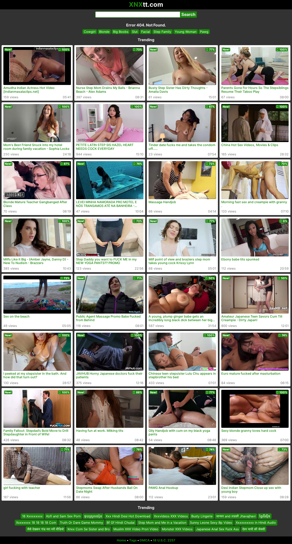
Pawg (204, 32)
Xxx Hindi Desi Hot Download (128, 516)
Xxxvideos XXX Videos (171, 516)
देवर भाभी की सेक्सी (253, 529)
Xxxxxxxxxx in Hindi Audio (256, 523)
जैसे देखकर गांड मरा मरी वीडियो (45, 529)
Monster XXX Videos (177, 529)
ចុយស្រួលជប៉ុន (93, 516)
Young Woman (185, 32)
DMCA (145, 540)
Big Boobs (120, 32)
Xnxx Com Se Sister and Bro (88, 529)
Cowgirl (90, 32)
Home (121, 540)
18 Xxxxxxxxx (32, 516)
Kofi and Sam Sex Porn (63, 516)
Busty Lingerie (202, 516)
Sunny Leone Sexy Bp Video (211, 523)
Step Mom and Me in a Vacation (162, 523)
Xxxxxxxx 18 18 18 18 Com (36, 523)
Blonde (104, 32)
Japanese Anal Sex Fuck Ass (217, 529)
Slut (135, 32)
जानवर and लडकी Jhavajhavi (236, 516)
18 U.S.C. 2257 (164, 540)
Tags (133, 540)
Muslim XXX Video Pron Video (135, 529)
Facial (145, 32)
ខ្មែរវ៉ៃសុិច (264, 516)
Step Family (162, 32)
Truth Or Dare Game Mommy (81, 523)
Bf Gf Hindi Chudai (121, 523)
